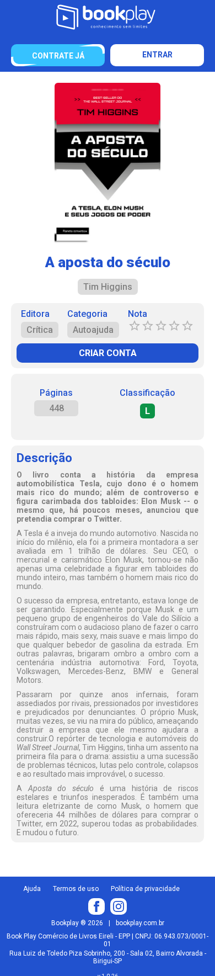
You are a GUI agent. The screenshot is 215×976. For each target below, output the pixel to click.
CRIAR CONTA (108, 353)
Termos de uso (76, 889)
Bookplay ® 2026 (77, 923)
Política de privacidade (145, 889)
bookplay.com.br (140, 923)
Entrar (157, 54)
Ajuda (32, 889)
